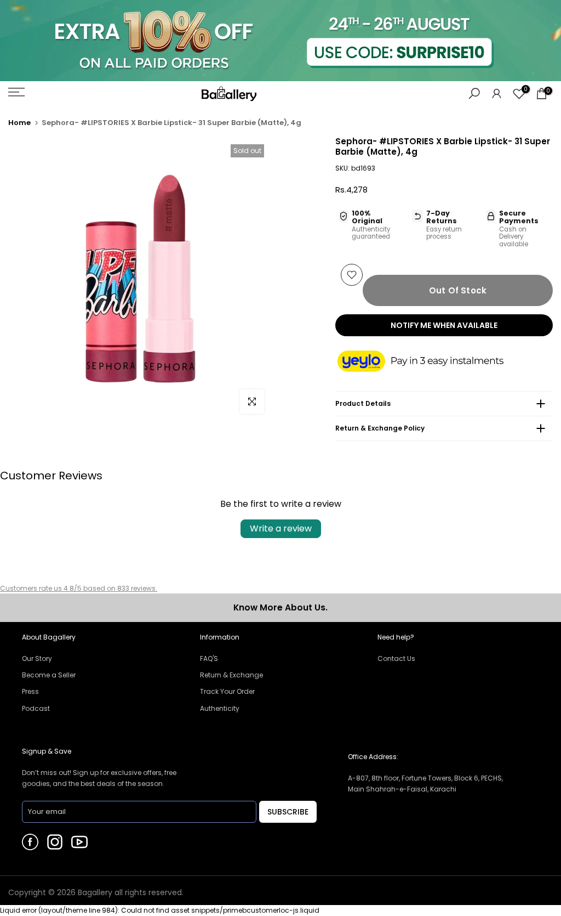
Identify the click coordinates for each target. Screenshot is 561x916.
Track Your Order (227, 691)
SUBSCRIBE (287, 811)
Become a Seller (49, 675)
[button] (431, 362)
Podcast (36, 708)
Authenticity (219, 708)
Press (30, 691)
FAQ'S (209, 658)
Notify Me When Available (444, 325)
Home (19, 122)
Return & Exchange (231, 675)
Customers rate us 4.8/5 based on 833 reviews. (78, 588)
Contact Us (396, 658)
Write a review (281, 528)
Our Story (37, 658)
